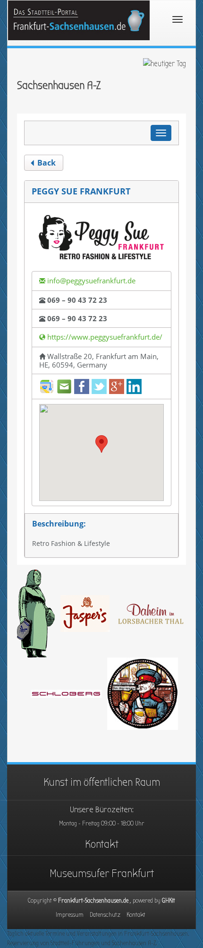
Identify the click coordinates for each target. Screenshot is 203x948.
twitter (99, 386)
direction (46, 386)
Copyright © (95, 900)
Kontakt (101, 844)
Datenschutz (105, 915)
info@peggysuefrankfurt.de (90, 280)
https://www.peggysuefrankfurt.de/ (103, 337)
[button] (101, 443)
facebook (81, 386)
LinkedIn (134, 386)
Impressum (70, 915)
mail (64, 386)
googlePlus (116, 386)
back (45, 163)
